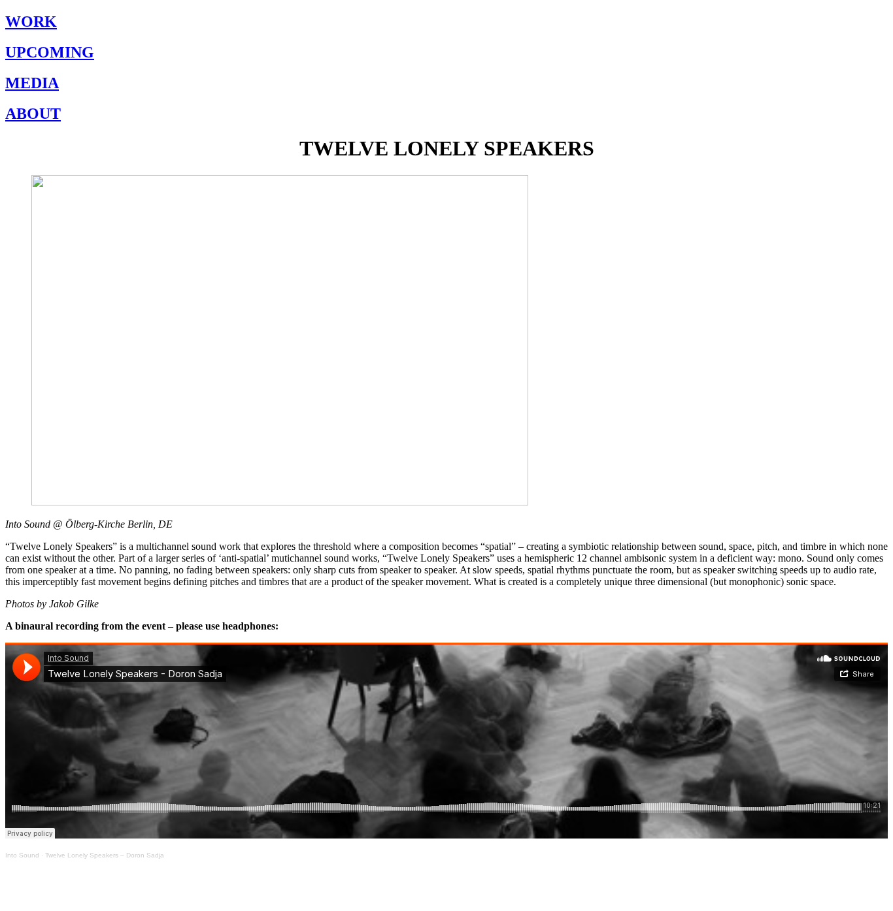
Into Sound (22, 855)
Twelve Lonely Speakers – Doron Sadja (104, 855)
